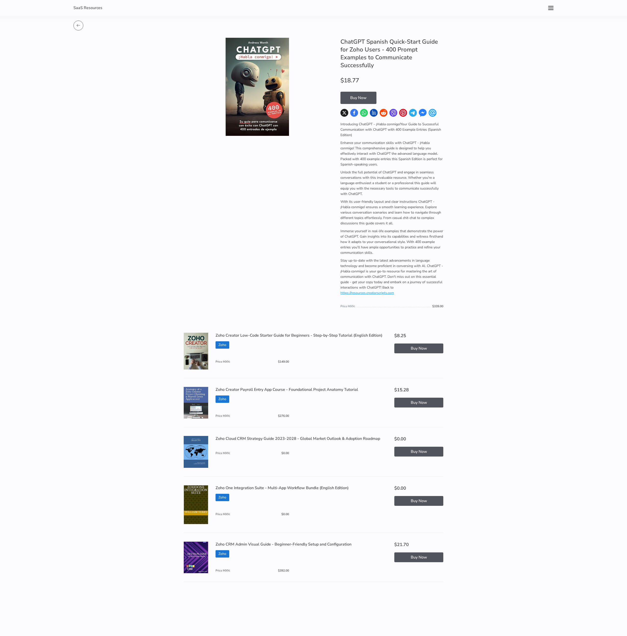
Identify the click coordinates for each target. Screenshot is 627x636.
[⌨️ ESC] (78, 25)
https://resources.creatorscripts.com (367, 293)
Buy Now (358, 98)
